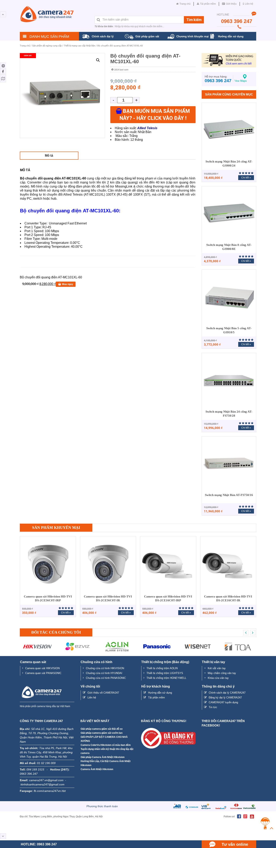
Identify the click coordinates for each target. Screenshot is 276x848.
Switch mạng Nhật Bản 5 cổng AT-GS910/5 (229, 330)
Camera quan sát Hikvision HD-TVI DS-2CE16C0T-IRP (168, 598)
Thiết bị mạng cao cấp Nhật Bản (79, 45)
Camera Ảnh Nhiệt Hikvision (97, 769)
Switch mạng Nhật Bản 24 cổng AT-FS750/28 (228, 413)
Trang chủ (25, 45)
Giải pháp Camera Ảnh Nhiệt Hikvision (102, 757)
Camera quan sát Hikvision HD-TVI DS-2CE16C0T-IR (228, 598)
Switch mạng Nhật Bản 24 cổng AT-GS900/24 (228, 163)
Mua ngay (67, 284)
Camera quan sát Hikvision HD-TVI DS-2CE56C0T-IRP (48, 598)
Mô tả (49, 155)
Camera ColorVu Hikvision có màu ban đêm (106, 745)
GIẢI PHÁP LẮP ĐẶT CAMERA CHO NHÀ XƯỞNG (104, 739)
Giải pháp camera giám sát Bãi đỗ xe (102, 728)
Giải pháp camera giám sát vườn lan (101, 733)
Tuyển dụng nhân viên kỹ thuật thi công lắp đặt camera (107, 751)
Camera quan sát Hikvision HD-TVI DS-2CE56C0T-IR (108, 598)
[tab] (49, 155)
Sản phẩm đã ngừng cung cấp (47, 45)
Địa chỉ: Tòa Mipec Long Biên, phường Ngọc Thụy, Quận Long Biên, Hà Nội (61, 816)
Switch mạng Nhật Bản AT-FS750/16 (229, 495)
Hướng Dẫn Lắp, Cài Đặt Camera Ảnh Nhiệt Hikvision (106, 763)
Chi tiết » (246, 177)
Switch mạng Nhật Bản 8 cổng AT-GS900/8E (229, 247)
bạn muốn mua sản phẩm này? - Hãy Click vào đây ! (154, 114)
